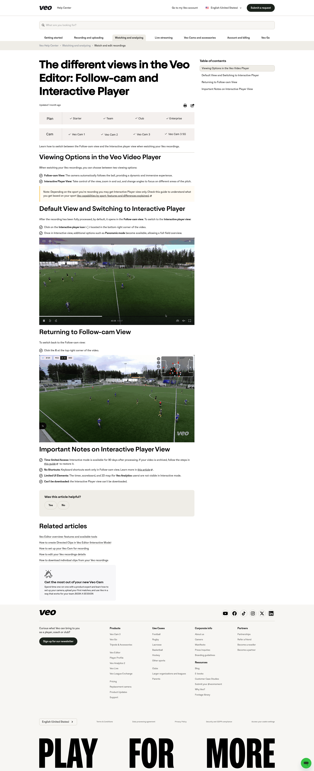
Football (156, 634)
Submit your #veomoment (208, 684)
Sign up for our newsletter (58, 641)
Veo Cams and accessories (200, 37)
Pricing (113, 681)
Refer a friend (244, 639)
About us (199, 634)
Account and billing (238, 37)
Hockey (156, 655)
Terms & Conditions (104, 722)
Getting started (53, 37)
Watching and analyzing (129, 37)
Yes (51, 505)
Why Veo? (200, 689)
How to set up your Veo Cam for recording (64, 548)
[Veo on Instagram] (252, 613)
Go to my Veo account (185, 7)
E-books (199, 673)
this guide (50, 464)
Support (114, 697)
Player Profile (116, 657)
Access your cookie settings (263, 722)
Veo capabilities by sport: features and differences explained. (113, 195)
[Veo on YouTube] (225, 613)
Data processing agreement (143, 722)
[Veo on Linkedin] (271, 613)
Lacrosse (157, 644)
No (63, 505)
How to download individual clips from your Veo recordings (73, 560)
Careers (199, 639)
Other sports (158, 660)
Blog (197, 668)
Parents (156, 679)
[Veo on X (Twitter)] (262, 613)
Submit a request (261, 7)
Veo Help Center (49, 45)
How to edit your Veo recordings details (62, 554)
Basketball (157, 650)
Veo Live (114, 668)
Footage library (202, 694)
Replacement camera (120, 686)
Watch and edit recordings (110, 45)
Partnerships (244, 634)
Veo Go (265, 37)
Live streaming (164, 37)
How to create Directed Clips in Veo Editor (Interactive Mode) (75, 542)
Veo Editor (115, 652)
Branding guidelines (205, 655)
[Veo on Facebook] (234, 613)
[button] (58, 721)
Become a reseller (246, 644)
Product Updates (118, 692)
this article (144, 469)
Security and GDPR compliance (219, 722)
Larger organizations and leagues (169, 673)
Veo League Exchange (121, 673)
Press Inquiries (202, 650)
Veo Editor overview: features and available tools (68, 536)
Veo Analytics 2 (117, 663)
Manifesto (200, 644)
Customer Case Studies (207, 679)
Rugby (155, 639)
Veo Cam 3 (115, 634)
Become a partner (246, 650)
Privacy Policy (181, 722)
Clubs (155, 668)
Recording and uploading (88, 37)
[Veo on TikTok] (243, 613)
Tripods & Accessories (121, 644)
